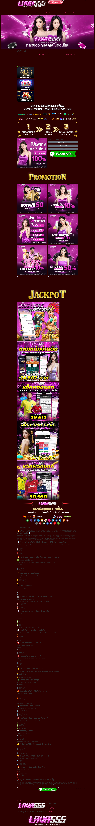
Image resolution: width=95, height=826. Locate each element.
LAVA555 (19, 800)
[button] (47, 800)
